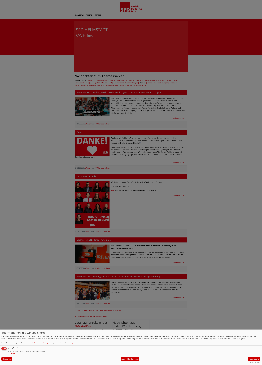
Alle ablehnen (7, 359)
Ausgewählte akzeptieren (130, 359)
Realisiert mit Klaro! (255, 362)
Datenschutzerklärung (40, 343)
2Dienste (11, 353)
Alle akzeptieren (253, 359)
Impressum (74, 343)
